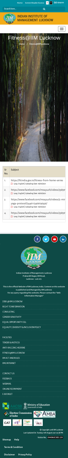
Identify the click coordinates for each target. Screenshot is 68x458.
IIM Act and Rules (11, 358)
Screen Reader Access (34, 3)
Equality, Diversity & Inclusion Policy (21, 327)
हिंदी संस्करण (59, 3)
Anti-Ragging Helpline (13, 348)
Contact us (8, 373)
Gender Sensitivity (11, 317)
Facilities (7, 337)
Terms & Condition (13, 447)
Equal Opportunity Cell (14, 322)
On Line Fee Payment (12, 389)
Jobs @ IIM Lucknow (12, 301)
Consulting (8, 312)
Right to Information (13, 307)
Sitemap (6, 440)
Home (20, 3)
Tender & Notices (11, 342)
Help (16, 440)
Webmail (6, 384)
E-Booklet (7, 394)
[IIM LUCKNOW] (28, 18)
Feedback (7, 379)
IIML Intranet (9, 363)
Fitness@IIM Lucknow (39, 44)
